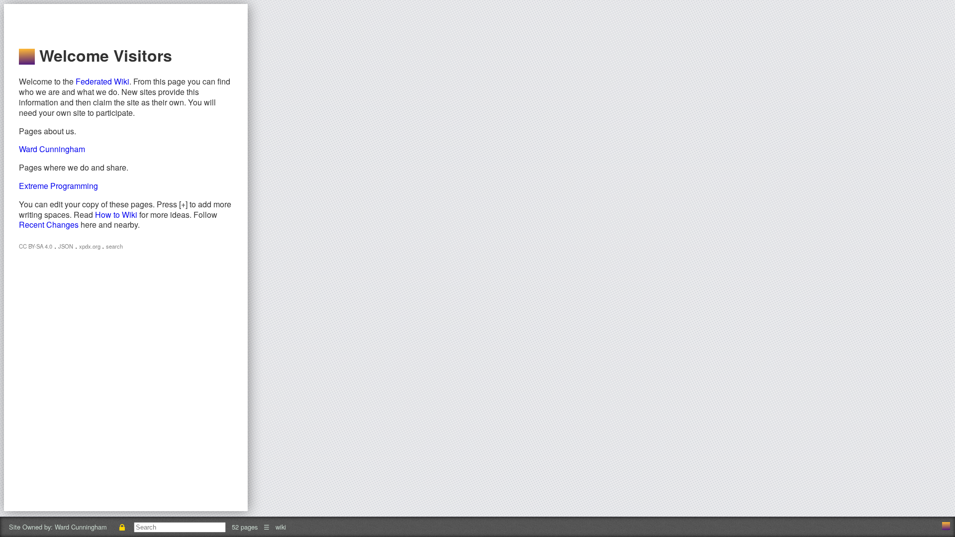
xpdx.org (90, 246)
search (114, 246)
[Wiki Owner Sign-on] (122, 527)
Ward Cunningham (52, 149)
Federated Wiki (102, 81)
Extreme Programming (58, 185)
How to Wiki (116, 214)
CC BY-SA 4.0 (35, 246)
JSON (65, 246)
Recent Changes (49, 224)
